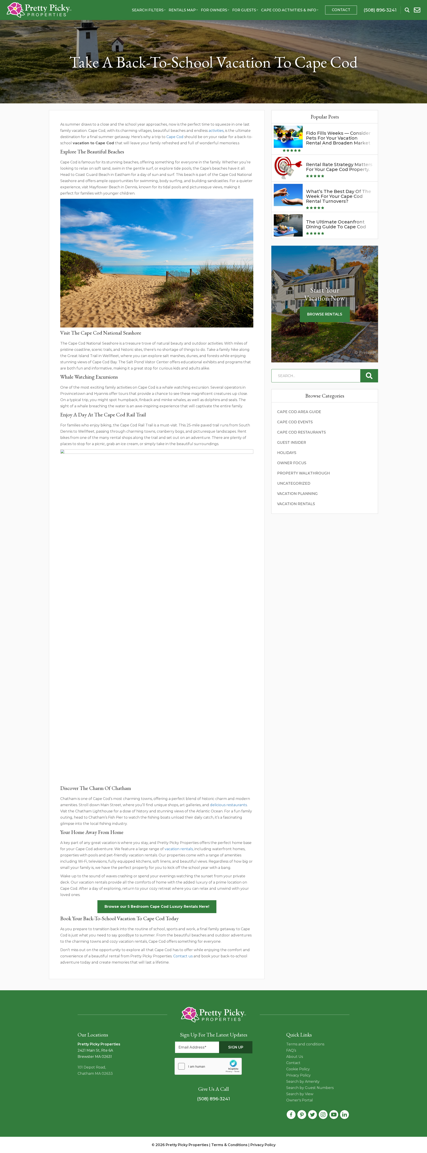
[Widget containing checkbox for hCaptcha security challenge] (208, 1066)
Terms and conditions (305, 1044)
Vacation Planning (297, 494)
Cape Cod (174, 137)
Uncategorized (293, 483)
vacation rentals (179, 849)
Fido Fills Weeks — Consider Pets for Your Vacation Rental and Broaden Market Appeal (338, 141)
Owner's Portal (299, 1100)
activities (216, 131)
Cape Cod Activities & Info (288, 10)
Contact (341, 10)
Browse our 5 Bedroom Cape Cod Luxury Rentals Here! (157, 906)
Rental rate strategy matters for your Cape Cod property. (339, 167)
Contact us (183, 956)
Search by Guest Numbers (310, 1088)
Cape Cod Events (295, 422)
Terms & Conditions (229, 1145)
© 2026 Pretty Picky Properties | (181, 1145)
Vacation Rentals (296, 504)
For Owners (214, 10)
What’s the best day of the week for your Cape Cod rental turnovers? (338, 196)
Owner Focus (291, 463)
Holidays (286, 453)
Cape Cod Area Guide (299, 412)
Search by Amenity (303, 1081)
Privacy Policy (298, 1075)
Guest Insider (291, 442)
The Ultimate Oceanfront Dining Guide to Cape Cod (336, 224)
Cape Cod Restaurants (301, 432)
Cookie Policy (298, 1069)
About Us (294, 1057)
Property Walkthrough (303, 473)
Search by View (299, 1094)
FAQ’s (291, 1050)
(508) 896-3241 (213, 1098)
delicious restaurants (228, 805)
